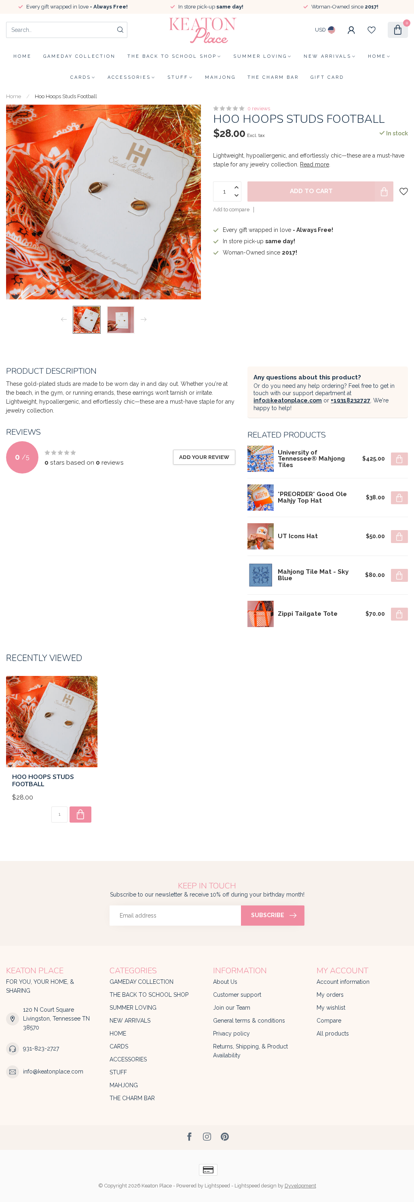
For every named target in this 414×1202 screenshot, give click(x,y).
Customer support (237, 994)
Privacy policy (231, 1033)
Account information (343, 982)
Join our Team (231, 1007)
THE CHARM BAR (273, 77)
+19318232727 (350, 400)
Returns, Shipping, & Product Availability (250, 1051)
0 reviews (258, 108)
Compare (329, 1020)
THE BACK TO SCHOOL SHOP (172, 56)
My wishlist (331, 1007)
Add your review (204, 457)
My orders (330, 994)
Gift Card (327, 77)
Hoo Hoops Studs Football (66, 96)
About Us (225, 982)
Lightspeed (217, 1186)
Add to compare (231, 209)
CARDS (80, 77)
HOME (377, 56)
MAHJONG (220, 77)
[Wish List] (372, 30)
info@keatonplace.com (287, 400)
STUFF (177, 77)
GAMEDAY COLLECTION (79, 56)
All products (333, 1033)
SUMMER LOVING (260, 56)
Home (22, 56)
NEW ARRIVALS (327, 56)
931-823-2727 (41, 1048)
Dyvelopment (300, 1186)
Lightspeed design (255, 1186)
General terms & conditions (249, 1020)
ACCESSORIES (129, 77)
